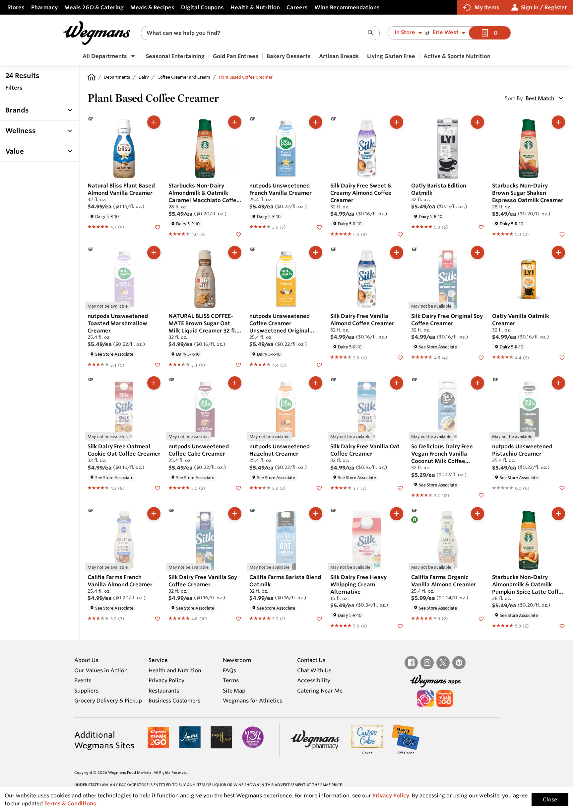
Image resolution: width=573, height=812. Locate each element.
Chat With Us (314, 670)
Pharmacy (44, 7)
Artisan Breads (339, 56)
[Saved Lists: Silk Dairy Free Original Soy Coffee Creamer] (481, 357)
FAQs (229, 670)
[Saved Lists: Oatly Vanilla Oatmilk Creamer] (562, 357)
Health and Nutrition (175, 670)
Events (82, 680)
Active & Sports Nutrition (456, 56)
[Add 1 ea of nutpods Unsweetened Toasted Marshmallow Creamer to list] (153, 252)
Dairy (144, 77)
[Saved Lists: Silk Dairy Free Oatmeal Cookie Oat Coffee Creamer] (157, 488)
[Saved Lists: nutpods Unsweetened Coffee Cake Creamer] (238, 488)
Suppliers (86, 690)
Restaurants (164, 690)
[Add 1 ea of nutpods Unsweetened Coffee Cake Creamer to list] (234, 383)
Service (158, 660)
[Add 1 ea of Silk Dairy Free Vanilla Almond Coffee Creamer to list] (396, 252)
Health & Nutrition (255, 7)
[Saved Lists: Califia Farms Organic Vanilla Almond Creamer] (481, 618)
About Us (86, 660)
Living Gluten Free (391, 56)
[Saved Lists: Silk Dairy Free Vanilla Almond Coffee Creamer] (400, 357)
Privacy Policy (166, 680)
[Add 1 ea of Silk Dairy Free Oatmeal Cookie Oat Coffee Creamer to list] (153, 383)
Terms (231, 680)
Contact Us (311, 660)
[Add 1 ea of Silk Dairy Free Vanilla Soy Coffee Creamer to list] (234, 513)
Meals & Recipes (152, 7)
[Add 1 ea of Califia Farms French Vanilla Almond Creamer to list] (153, 513)
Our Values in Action (101, 670)
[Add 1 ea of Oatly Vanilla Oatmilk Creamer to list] (558, 252)
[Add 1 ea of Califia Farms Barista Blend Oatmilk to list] (315, 513)
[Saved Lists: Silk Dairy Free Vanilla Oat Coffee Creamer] (400, 488)
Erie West (446, 32)
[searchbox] (256, 33)
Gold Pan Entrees (235, 56)
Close (550, 799)
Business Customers (174, 700)
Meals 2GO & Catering (94, 7)
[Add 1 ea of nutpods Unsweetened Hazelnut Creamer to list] (315, 383)
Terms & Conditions (70, 803)
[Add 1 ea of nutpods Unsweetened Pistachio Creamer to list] (558, 383)
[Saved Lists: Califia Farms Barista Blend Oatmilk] (319, 618)
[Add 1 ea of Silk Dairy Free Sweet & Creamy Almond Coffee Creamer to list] (396, 122)
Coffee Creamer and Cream (184, 77)
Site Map (234, 690)
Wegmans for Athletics (252, 700)
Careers (297, 7)
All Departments (105, 56)
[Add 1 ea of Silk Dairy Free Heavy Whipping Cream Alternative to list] (396, 513)
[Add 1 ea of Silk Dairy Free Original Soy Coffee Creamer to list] (477, 252)
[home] (92, 77)
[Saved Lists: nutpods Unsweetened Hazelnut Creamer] (319, 488)
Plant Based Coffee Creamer (246, 77)
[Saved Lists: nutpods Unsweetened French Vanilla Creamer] (319, 227)
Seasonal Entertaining (175, 56)
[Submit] (372, 33)
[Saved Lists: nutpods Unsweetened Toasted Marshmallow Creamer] (157, 364)
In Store (405, 32)
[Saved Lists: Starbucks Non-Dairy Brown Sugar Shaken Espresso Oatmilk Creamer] (562, 234)
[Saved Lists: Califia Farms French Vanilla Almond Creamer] (157, 618)
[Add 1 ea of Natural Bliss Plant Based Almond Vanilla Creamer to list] (153, 122)
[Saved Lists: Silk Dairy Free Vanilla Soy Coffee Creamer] (238, 618)
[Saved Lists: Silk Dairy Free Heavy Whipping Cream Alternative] (400, 625)
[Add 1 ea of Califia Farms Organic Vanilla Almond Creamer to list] (477, 513)
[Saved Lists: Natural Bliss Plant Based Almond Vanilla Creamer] (157, 227)
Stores (16, 7)
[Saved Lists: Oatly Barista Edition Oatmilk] (481, 227)
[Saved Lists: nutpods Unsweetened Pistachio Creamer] (562, 488)
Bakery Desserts (289, 56)
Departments (117, 77)
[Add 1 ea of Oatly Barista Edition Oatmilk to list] (477, 122)
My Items (487, 7)
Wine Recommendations (347, 7)
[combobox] (260, 33)
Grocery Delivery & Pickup (108, 700)
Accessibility (313, 680)
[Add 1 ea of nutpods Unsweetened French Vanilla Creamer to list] (315, 122)
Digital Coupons (202, 7)
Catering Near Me (320, 690)
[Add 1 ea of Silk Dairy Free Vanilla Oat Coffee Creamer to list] (396, 383)
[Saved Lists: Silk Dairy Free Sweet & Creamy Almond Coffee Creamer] (400, 234)
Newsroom (237, 660)
